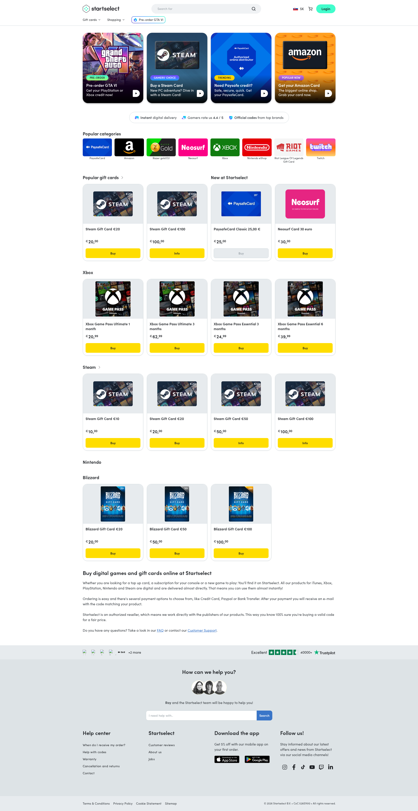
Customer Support (202, 630)
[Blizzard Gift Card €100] (241, 504)
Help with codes (94, 752)
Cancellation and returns (101, 766)
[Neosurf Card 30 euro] (305, 203)
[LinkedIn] (330, 767)
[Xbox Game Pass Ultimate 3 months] (177, 298)
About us (155, 752)
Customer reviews (162, 745)
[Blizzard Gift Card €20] (113, 504)
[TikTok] (303, 767)
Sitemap (171, 803)
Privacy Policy (123, 803)
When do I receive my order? (104, 745)
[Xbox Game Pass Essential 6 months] (305, 298)
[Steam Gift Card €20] (113, 203)
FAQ (160, 630)
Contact (89, 773)
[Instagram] (284, 767)
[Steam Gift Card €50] (241, 393)
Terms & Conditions (96, 803)
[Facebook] (294, 767)
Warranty (90, 759)
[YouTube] (312, 767)
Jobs (152, 759)
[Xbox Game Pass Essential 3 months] (241, 298)
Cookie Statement (148, 803)
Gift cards (90, 20)
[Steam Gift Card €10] (113, 393)
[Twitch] (321, 767)
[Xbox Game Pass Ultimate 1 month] (113, 298)
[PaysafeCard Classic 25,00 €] (241, 203)
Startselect (161, 732)
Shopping (114, 20)
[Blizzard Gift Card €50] (177, 504)
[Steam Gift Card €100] (177, 203)
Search (264, 715)
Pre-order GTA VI (151, 20)
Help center (97, 732)
